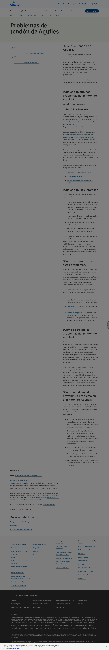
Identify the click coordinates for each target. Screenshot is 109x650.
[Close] (106, 646)
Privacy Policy (16, 648)
